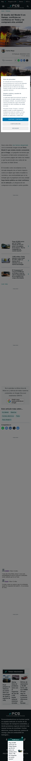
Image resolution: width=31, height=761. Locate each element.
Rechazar (15, 128)
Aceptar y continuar (15, 119)
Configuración (15, 124)
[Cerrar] (22, 738)
